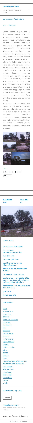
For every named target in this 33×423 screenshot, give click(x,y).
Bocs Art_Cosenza (10, 320)
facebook (16, 416)
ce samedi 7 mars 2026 (13, 274)
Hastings (6, 331)
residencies (7, 366)
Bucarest (6, 322)
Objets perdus (8, 347)
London (6, 344)
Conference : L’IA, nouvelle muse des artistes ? (16, 287)
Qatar (5, 358)
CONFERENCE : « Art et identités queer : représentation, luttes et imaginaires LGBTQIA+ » (16, 280)
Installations (8, 339)
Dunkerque (7, 325)
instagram (7, 416)
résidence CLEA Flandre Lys (13, 364)
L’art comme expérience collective (12, 251)
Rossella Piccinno (11, 6)
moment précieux (11, 259)
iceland (6, 336)
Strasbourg (7, 372)
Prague (6, 355)
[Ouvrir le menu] (29, 10)
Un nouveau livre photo (13, 247)
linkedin (24, 416)
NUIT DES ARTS (8, 256)
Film (4, 328)
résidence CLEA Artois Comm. (15, 361)
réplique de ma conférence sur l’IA (15, 270)
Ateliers (6, 317)
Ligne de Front (8, 342)
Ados (5, 308)
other (4, 25)
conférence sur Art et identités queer (12, 264)
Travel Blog (7, 377)
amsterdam (8, 311)
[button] (9, 136)
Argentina (7, 314)
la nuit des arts (9, 295)
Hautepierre (8, 333)
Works (5, 383)
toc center (7, 375)
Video (5, 380)
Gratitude (7, 291)
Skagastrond (8, 369)
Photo (5, 353)
